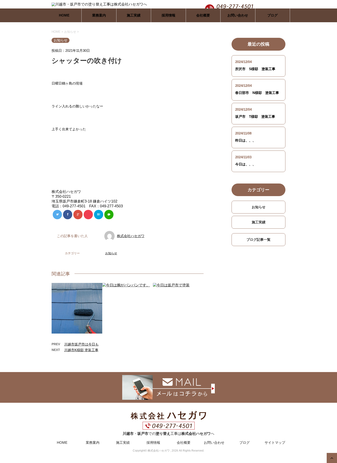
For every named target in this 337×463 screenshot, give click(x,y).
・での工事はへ (168, 434)
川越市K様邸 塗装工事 (81, 350)
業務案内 (99, 15)
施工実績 (134, 15)
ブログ (272, 15)
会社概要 (203, 15)
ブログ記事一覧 (258, 239)
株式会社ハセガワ (130, 236)
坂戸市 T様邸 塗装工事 (255, 116)
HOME (64, 15)
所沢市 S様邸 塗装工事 (255, 69)
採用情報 (168, 15)
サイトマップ (275, 442)
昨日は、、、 (245, 140)
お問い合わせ (237, 15)
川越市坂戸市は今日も (81, 344)
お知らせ (111, 253)
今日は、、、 (245, 164)
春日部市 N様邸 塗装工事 (257, 93)
